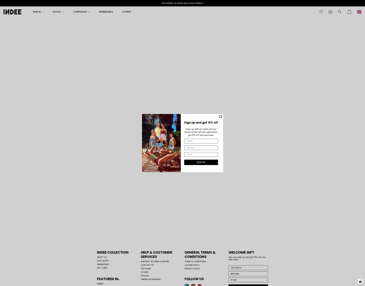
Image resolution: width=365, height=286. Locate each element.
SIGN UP (201, 162)
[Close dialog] (220, 116)
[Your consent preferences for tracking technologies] (360, 281)
